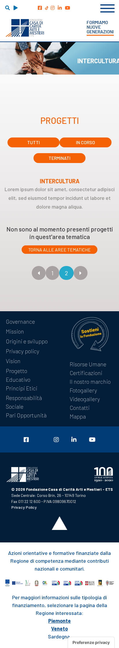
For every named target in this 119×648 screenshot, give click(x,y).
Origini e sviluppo (27, 341)
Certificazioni (86, 372)
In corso (85, 142)
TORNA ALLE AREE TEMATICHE (59, 249)
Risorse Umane (88, 364)
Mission (15, 331)
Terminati (59, 158)
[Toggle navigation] (107, 7)
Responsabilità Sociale (24, 402)
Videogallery (85, 398)
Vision (13, 360)
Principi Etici (21, 388)
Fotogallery (83, 390)
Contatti (80, 407)
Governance (20, 321)
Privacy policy (22, 350)
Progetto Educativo (18, 375)
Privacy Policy (24, 507)
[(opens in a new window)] (40, 7)
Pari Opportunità (26, 415)
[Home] (24, 28)
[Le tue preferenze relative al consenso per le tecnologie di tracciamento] (91, 642)
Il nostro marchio (90, 381)
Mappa (78, 416)
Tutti (33, 142)
